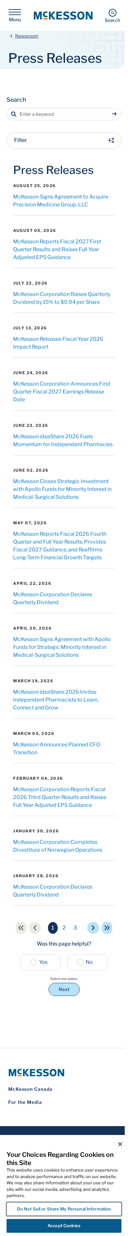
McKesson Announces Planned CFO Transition (56, 748)
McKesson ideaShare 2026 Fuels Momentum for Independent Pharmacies (63, 440)
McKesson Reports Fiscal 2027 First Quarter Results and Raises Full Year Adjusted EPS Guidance (57, 249)
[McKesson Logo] (64, 1072)
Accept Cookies (64, 1225)
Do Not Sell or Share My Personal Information (64, 1208)
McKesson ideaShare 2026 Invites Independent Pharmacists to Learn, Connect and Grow (55, 700)
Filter (20, 140)
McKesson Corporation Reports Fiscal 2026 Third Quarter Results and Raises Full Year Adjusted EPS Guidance (59, 797)
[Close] (120, 1144)
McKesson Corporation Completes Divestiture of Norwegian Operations (57, 846)
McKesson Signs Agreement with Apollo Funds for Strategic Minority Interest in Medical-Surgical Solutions (62, 647)
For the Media (25, 1102)
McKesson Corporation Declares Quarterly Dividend (52, 598)
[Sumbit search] (115, 114)
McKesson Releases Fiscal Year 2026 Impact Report (58, 343)
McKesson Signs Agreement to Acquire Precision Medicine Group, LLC (60, 201)
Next (64, 989)
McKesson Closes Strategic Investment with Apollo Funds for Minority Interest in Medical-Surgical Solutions (62, 489)
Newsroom (26, 36)
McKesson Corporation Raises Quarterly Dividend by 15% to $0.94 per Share (61, 298)
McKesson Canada (30, 1089)
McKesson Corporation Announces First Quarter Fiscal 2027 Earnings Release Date (61, 392)
